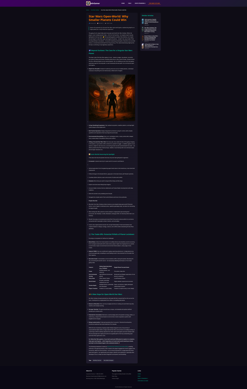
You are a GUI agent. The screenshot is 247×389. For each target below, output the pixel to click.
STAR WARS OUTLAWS (154, 3)
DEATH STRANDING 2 (140, 3)
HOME (123, 3)
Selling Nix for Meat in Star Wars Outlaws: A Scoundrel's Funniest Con (152, 45)
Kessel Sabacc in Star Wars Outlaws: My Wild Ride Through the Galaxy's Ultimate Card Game (151, 38)
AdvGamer (95, 3)
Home (87, 10)
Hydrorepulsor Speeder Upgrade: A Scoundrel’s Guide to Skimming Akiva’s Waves (151, 21)
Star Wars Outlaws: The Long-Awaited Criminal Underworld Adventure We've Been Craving (150, 29)
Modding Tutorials (97, 360)
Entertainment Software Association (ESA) (117, 346)
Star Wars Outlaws (95, 10)
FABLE (129, 3)
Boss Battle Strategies (108, 360)
